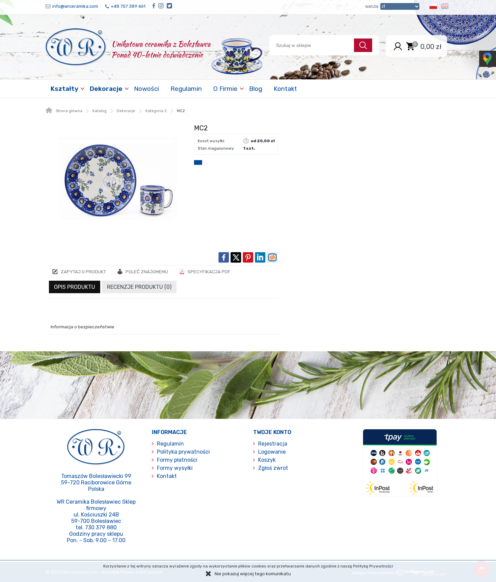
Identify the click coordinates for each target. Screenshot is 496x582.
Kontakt (285, 89)
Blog (255, 89)
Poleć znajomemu (147, 271)
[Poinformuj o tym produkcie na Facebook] (223, 257)
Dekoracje (106, 89)
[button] (433, 7)
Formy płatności (177, 460)
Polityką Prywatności (373, 566)
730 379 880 (101, 527)
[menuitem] (65, 88)
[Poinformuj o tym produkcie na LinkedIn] (260, 257)
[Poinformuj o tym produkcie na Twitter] (235, 257)
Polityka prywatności (183, 452)
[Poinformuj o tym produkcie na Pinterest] (248, 257)
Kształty (64, 89)
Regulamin (186, 89)
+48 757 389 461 (128, 6)
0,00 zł (431, 46)
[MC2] (118, 181)
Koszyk (267, 460)
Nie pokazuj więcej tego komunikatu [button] (253, 573)
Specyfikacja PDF (209, 271)
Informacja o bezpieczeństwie (82, 326)
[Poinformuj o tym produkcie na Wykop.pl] (272, 257)
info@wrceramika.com (75, 6)
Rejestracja (272, 443)
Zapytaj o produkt (83, 271)
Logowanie (272, 452)
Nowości (146, 89)
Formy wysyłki (175, 468)
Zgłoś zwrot (273, 468)
